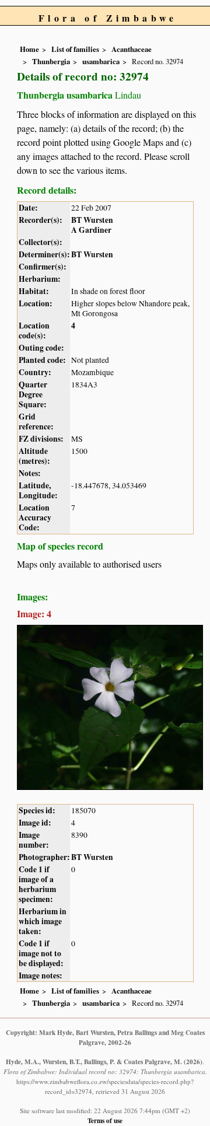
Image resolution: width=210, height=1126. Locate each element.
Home (29, 49)
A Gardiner (91, 230)
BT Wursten (92, 220)
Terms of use (105, 1120)
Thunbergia (51, 61)
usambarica (101, 61)
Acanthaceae (131, 49)
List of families (75, 49)
